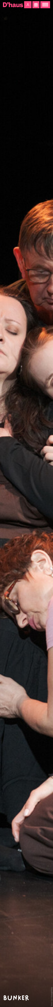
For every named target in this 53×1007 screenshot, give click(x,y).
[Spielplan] (35, 4)
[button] (28, 4)
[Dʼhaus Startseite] (13, 4)
